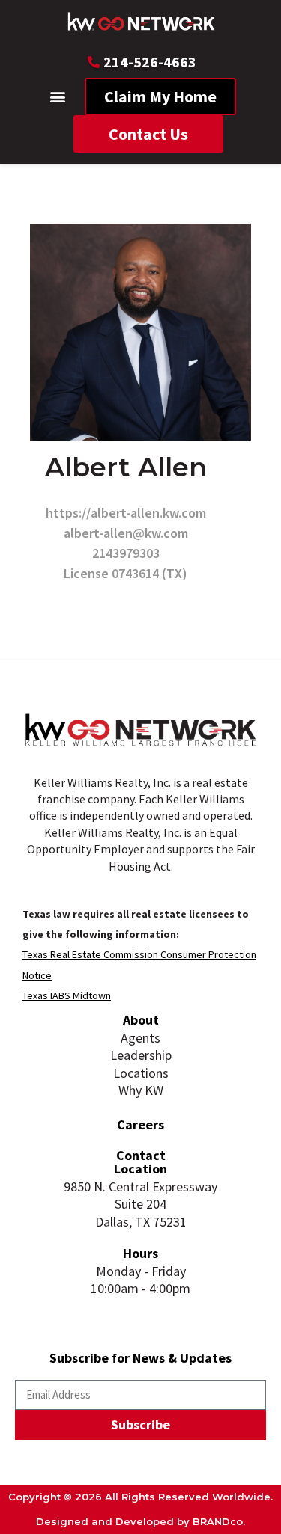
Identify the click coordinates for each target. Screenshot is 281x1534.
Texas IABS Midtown (66, 995)
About (141, 1019)
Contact (141, 1155)
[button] (57, 97)
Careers (140, 1124)
